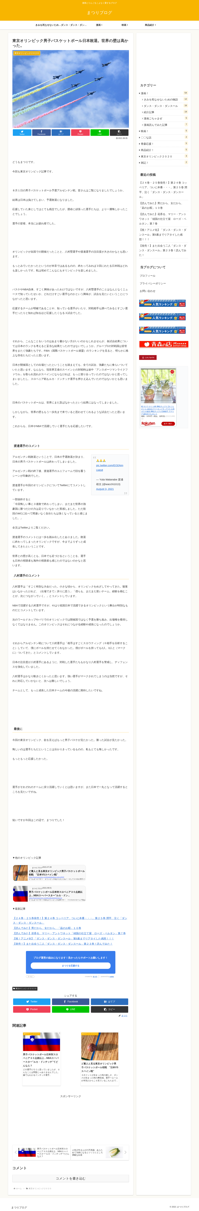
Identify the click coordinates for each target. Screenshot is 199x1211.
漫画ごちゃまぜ (165, 118)
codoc (112, 976)
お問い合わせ (147, 291)
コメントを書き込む (71, 1178)
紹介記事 (165, 112)
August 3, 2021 (105, 489)
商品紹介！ (164, 150)
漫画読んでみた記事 (165, 124)
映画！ (164, 131)
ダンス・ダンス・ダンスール (165, 105)
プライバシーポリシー (153, 283)
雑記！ (164, 162)
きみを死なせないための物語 (165, 99)
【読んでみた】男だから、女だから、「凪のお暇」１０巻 (47, 928)
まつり (95, 976)
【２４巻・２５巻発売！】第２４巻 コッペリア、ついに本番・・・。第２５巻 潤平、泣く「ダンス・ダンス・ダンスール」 (163, 189)
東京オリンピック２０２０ (26, 989)
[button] (119, 132)
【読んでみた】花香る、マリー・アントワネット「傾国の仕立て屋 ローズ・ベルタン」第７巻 (69, 933)
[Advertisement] (70, 148)
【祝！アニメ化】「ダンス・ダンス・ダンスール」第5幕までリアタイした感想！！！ (63, 938)
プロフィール (147, 275)
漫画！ (164, 93)
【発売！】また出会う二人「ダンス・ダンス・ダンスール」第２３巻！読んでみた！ (63, 943)
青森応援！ (164, 143)
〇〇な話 (164, 137)
